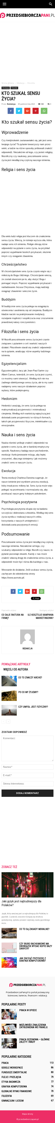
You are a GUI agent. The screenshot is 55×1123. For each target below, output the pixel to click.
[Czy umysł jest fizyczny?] (9, 710)
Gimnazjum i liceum (13, 1100)
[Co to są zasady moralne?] (9, 933)
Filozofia (14, 88)
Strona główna (8, 83)
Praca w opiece (28, 1010)
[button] (50, 4)
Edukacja (5, 88)
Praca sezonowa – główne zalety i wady (34, 1040)
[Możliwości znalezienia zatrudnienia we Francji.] (9, 1029)
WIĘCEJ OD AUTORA (15, 669)
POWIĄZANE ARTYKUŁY (16, 664)
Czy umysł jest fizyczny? (33, 706)
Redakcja (11, 104)
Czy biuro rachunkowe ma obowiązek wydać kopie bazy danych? (35, 946)
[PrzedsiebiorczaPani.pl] (27, 15)
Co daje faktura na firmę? (13, 616)
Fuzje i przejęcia (11, 1077)
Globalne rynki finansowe (17, 1091)
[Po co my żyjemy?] (9, 695)
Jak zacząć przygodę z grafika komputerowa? (32, 959)
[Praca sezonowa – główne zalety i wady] (9, 1043)
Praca (5, 1062)
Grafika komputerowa (14, 1086)
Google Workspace (12, 1067)
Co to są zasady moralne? (34, 929)
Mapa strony (27, 1114)
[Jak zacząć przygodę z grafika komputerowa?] (9, 962)
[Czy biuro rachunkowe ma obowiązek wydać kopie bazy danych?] (9, 948)
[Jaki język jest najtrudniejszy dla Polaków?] (27, 884)
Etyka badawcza (11, 1081)
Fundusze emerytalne (14, 1072)
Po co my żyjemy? (28, 692)
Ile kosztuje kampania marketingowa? (40, 616)
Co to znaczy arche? (30, 677)
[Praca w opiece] (9, 1014)
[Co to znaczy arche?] (9, 681)
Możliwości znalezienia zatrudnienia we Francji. (33, 1026)
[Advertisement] (27, 51)
